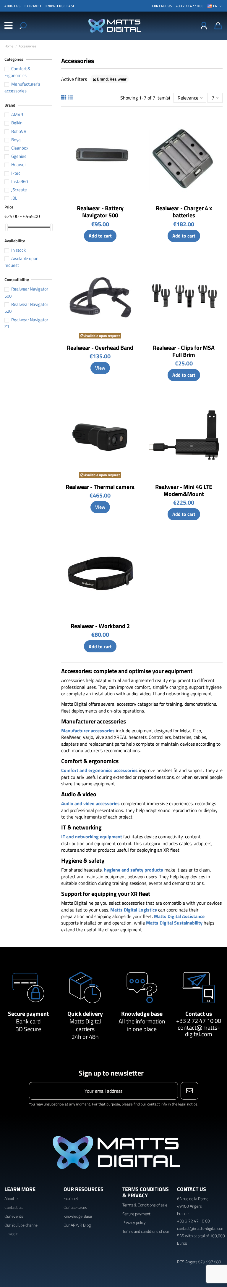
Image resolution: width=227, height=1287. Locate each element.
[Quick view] (134, 121)
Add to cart (100, 235)
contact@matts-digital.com (199, 1031)
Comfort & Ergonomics (17, 72)
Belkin (16, 122)
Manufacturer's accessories (22, 87)
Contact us (198, 1013)
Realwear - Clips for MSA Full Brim (184, 351)
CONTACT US (162, 6)
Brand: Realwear (111, 79)
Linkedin (11, 1233)
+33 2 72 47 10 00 (189, 6)
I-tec (15, 173)
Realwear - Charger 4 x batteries (184, 211)
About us (12, 6)
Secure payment (28, 1013)
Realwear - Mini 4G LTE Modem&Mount (183, 490)
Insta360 (19, 181)
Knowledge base (60, 6)
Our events (13, 1216)
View (100, 367)
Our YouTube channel (21, 1225)
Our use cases (75, 1207)
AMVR (17, 114)
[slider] (6, 227)
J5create (19, 189)
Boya (16, 139)
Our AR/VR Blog (77, 1225)
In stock (18, 250)
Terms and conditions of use (145, 1231)
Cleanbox (19, 148)
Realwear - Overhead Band (100, 347)
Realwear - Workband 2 (100, 625)
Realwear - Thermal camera (100, 486)
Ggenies (18, 156)
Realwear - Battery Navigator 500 (100, 211)
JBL (14, 198)
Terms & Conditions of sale (144, 1205)
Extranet (33, 6)
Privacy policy (134, 1222)
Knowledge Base (78, 1216)
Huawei (18, 164)
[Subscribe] (189, 1091)
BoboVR (18, 131)
